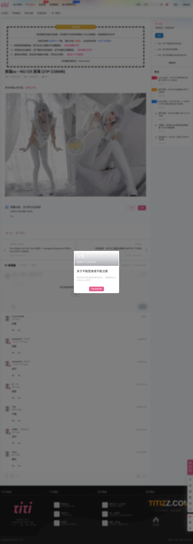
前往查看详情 (96, 289)
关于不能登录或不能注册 (92, 271)
